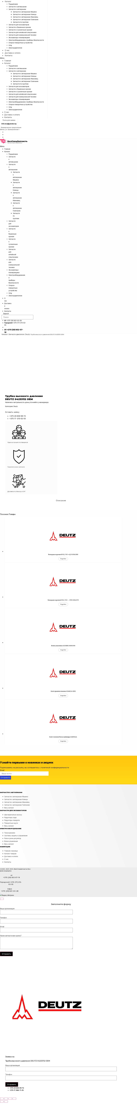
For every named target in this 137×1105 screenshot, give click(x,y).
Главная (7, 61)
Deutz (27, 334)
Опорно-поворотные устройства (20, 43)
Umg (10, 45)
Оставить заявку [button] (12, 412)
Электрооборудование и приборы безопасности (26, 40)
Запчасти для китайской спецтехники (22, 32)
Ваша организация (7, 909)
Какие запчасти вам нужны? (11, 936)
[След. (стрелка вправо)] (6, 1102)
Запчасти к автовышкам (18, 7)
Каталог (8, 1)
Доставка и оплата (12, 53)
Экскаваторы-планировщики (19, 37)
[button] (23, 58)
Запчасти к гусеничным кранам (20, 30)
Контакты (8, 55)
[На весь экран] (10, 1099)
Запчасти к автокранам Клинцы (24, 14)
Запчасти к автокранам (17, 9)
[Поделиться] (6, 1099)
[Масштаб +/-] (14, 1099)
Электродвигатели (15, 48)
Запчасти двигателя (16, 334)
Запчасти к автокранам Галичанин (25, 19)
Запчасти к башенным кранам (20, 27)
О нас (7, 50)
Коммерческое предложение (11, 127)
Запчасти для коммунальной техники (22, 35)
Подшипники (13, 4)
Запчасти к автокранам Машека (25, 12)
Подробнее (63, 558)
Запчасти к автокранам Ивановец (25, 17)
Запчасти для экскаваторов (19, 25)
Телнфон (3, 918)
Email (2, 770)
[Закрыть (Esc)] (2, 1099)
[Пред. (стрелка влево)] (2, 1102)
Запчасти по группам (20, 22)
